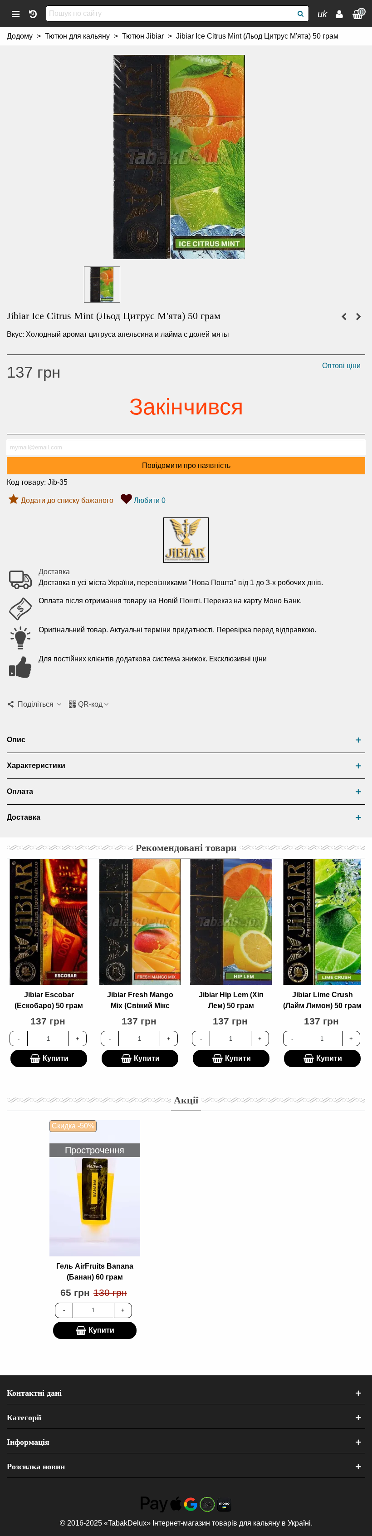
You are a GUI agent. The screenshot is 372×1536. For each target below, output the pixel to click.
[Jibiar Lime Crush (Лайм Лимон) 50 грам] (322, 922)
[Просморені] (32, 13)
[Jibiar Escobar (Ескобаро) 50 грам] (49, 922)
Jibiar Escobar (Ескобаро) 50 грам (49, 1000)
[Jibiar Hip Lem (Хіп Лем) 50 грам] (231, 922)
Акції (186, 1100)
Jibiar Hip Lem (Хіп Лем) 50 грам (231, 1000)
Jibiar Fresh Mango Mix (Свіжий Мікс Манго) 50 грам (140, 1005)
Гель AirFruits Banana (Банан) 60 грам (94, 1271)
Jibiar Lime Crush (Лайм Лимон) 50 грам (322, 1000)
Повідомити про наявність (186, 465)
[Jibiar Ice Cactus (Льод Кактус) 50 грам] (344, 317)
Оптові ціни (341, 365)
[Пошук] (300, 13)
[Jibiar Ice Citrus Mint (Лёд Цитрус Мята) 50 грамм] (179, 253)
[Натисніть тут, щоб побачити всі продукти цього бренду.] (186, 540)
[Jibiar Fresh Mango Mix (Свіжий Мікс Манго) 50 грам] (140, 922)
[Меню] (15, 13)
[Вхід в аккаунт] (339, 13)
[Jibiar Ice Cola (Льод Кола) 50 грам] (358, 317)
